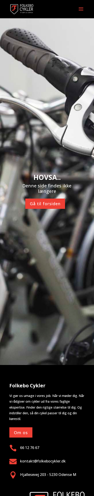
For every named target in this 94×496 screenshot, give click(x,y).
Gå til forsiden (45, 203)
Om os (21, 432)
